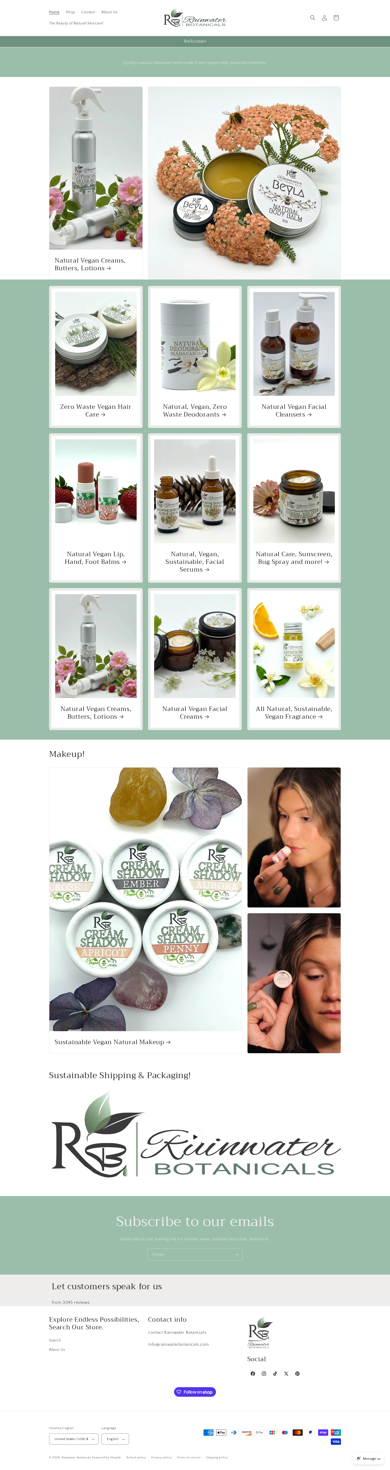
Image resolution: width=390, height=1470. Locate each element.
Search (55, 1340)
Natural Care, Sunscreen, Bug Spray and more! (293, 558)
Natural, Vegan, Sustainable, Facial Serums (195, 561)
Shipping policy (217, 1457)
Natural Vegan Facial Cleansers (294, 410)
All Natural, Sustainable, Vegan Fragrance (294, 713)
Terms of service (189, 1457)
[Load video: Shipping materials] (195, 1137)
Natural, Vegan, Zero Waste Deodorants (195, 410)
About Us (57, 1350)
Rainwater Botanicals (76, 1457)
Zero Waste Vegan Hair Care (95, 410)
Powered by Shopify (106, 1457)
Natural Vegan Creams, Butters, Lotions (90, 264)
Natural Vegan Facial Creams (195, 713)
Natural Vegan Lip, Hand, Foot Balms (95, 558)
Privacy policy (161, 1457)
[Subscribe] (236, 1254)
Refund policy (136, 1457)
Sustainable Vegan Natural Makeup (109, 1042)
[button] (313, 18)
